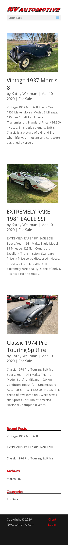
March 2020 (15, 479)
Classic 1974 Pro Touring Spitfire (27, 346)
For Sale (25, 98)
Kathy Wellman (24, 93)
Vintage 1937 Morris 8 (22, 436)
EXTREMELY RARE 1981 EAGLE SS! (28, 215)
